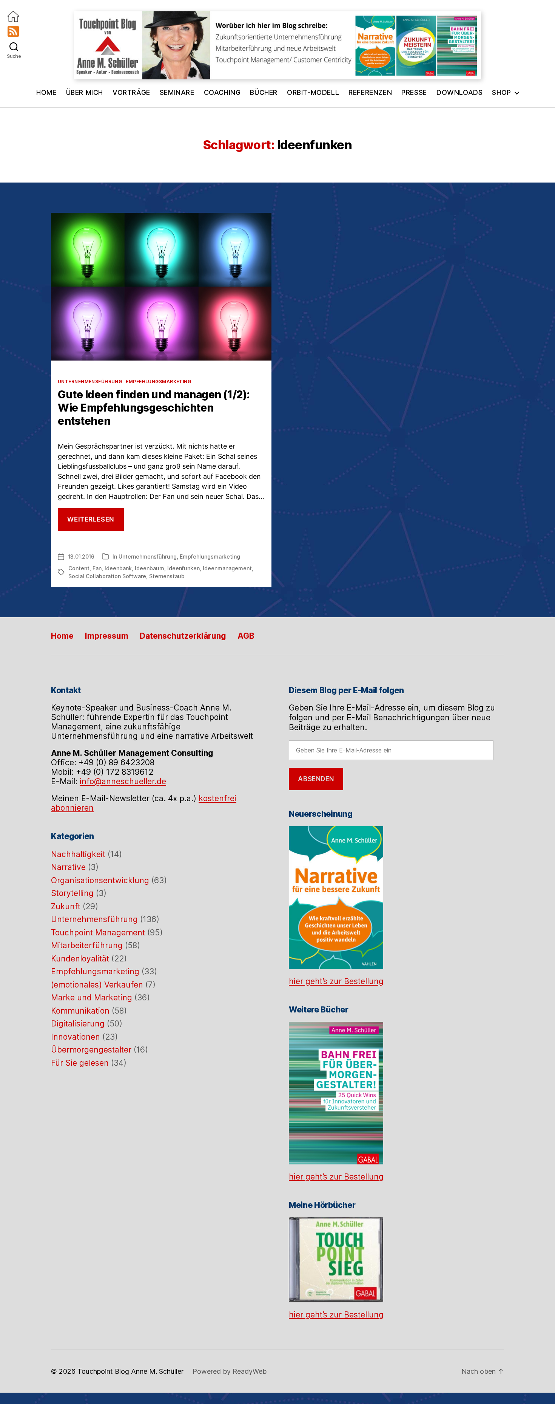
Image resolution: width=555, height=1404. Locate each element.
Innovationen (75, 1037)
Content (78, 568)
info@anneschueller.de (123, 781)
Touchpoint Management (98, 932)
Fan (97, 568)
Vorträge (131, 92)
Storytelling (72, 893)
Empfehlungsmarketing (158, 381)
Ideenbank (118, 568)
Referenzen (370, 92)
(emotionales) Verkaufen (97, 984)
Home (46, 92)
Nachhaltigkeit (78, 854)
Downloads (459, 92)
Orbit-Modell (313, 92)
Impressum (106, 636)
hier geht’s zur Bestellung (336, 981)
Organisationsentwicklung (100, 880)
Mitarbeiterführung (87, 945)
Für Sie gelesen (80, 1063)
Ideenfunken (183, 568)
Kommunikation (80, 1010)
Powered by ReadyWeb (230, 1371)
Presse (414, 92)
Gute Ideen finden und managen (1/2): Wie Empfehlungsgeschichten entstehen (154, 407)
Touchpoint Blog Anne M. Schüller (130, 1371)
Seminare (177, 92)
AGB (245, 636)
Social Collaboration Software (107, 576)
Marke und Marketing (91, 997)
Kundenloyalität (80, 958)
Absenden (316, 779)
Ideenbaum (149, 568)
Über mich (84, 92)
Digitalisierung (78, 1023)
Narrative (68, 867)
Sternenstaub (167, 576)
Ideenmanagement (227, 568)
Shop (501, 92)
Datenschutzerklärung (183, 636)
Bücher (264, 92)
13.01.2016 (81, 556)
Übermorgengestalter (91, 1049)
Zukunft (65, 906)
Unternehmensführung (90, 381)
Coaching (222, 92)
